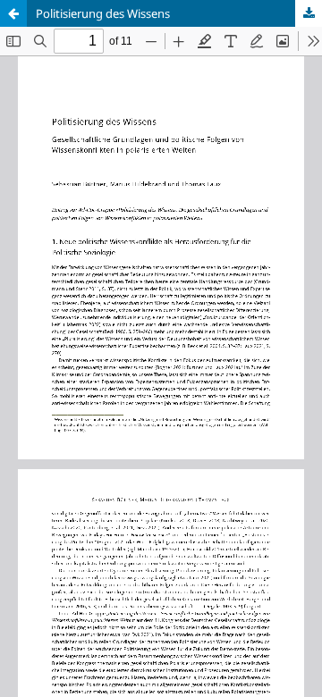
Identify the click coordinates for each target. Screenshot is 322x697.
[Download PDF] (308, 13)
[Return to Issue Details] (13, 13)
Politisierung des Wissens (103, 13)
